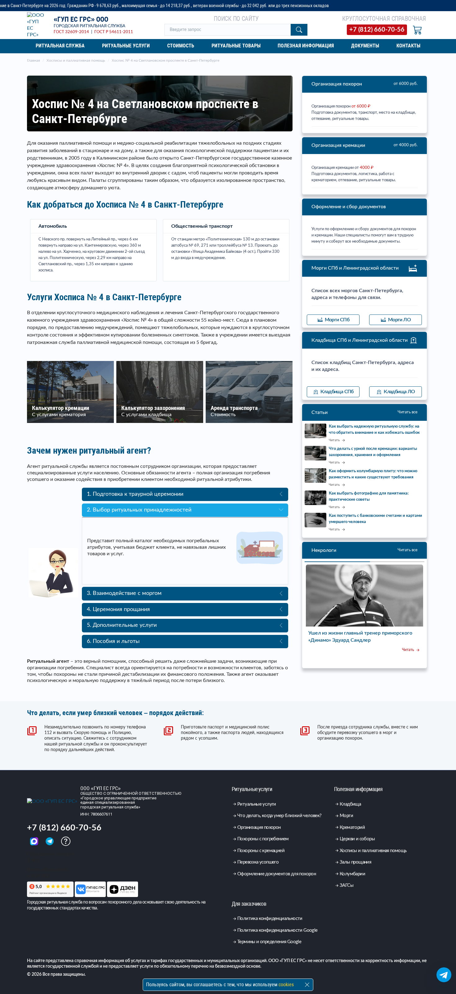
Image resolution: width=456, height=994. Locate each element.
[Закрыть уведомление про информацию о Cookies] (307, 984)
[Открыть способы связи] (443, 974)
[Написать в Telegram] (50, 841)
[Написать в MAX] (34, 841)
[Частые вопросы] (65, 841)
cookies (286, 984)
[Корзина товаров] (417, 30)
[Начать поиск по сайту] (299, 30)
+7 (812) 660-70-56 (64, 828)
